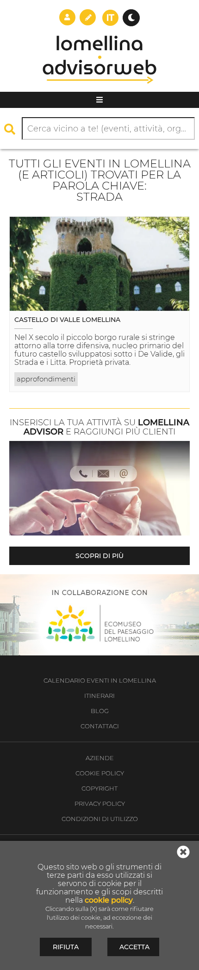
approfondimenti (46, 379)
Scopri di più (99, 556)
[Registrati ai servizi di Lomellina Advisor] (88, 17)
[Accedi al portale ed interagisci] (67, 17)
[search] (12, 129)
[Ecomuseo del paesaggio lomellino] (99, 614)
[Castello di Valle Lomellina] (99, 264)
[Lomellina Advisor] (100, 88)
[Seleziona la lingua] (110, 17)
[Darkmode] (131, 17)
